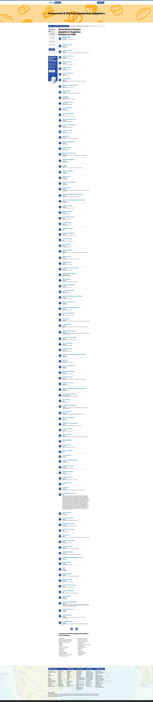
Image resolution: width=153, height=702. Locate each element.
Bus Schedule (51, 695)
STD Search (56, 695)
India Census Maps (89, 675)
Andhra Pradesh (51, 671)
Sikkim (59, 679)
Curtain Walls (62, 648)
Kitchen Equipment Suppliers (84, 644)
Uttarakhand (60, 684)
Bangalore (69, 671)
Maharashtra (60, 671)
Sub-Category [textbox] (53, 45)
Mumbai (68, 672)
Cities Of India (70, 668)
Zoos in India (98, 684)
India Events (88, 680)
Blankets (61, 644)
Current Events (89, 679)
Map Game (88, 685)
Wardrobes (80, 654)
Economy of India (89, 676)
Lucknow (69, 680)
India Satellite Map (80, 677)
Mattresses (80, 651)
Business (53, 34)
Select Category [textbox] (53, 41)
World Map (78, 689)
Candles (61, 646)
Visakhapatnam (70, 685)
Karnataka (50, 684)
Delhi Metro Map (79, 688)
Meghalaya (60, 673)
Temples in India (98, 675)
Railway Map (79, 674)
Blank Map (78, 673)
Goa (49, 677)
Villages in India (51, 696)
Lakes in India (98, 686)
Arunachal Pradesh (52, 672)
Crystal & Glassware (63, 647)
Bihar (49, 674)
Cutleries (61, 649)
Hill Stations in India (99, 676)
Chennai (68, 674)
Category (53, 33)
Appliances (61, 638)
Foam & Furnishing (63, 652)
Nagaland (60, 675)
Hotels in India (98, 671)
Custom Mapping (89, 678)
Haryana (49, 679)
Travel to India (99, 668)
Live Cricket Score (81, 695)
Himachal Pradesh (51, 680)
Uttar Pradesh (61, 685)
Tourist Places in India (99, 672)
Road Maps (96, 694)
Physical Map (79, 672)
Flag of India (88, 671)
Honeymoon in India (99, 678)
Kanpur (68, 686)
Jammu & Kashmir (51, 681)
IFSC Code (73, 694)
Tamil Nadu (60, 680)
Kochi (68, 684)
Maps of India (80, 668)
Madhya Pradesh (51, 686)
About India (89, 668)
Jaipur (68, 675)
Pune (68, 679)
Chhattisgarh (50, 675)
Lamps (79, 649)
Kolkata (68, 673)
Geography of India (90, 673)
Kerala (49, 685)
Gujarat (49, 678)
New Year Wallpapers (99, 687)
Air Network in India (80, 684)
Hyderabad (69, 676)
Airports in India (79, 687)
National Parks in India (99, 679)
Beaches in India (98, 677)
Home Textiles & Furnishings (65, 654)
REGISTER (100, 2)
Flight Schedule (66, 694)
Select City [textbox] (52, 37)
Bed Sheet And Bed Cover (64, 642)
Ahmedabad (69, 681)
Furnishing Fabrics (63, 653)
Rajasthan (60, 678)
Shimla (68, 677)
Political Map (79, 671)
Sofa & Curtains (81, 652)
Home (50, 26)
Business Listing (58, 696)
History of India (89, 674)
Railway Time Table (80, 694)
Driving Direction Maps (89, 694)
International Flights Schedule (92, 695)
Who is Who (88, 684)
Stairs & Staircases (82, 653)
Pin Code (61, 694)
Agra (68, 678)
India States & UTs (52, 668)
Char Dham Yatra (98, 680)
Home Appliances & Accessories (61, 26)
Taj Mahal (97, 681)
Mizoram (59, 674)
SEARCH (52, 49)
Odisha (59, 676)
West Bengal (60, 686)
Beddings (61, 643)
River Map (78, 676)
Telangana (60, 681)
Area (52, 31)
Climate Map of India (80, 678)
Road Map (78, 675)
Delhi (49, 676)
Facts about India (89, 672)
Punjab (59, 677)
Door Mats (61, 651)
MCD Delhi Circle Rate (64, 695)
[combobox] (53, 38)
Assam (49, 673)
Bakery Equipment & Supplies (65, 639)
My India (87, 681)
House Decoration (63, 656)
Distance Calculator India (53, 694)
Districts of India (89, 686)
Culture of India (89, 677)
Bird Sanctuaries (98, 685)
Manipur (59, 672)
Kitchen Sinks (81, 646)
